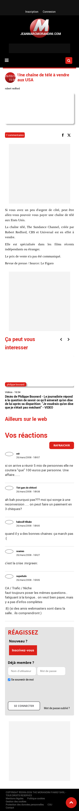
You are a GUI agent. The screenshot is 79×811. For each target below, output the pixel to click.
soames (20, 551)
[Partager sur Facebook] (63, 134)
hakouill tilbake (24, 521)
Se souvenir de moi (22, 679)
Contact (10, 807)
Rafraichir (61, 445)
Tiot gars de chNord (26, 487)
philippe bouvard (15, 384)
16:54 (17, 392)
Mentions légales (14, 798)
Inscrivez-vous (23, 650)
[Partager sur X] (69, 134)
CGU (50, 804)
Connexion (49, 11)
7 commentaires (15, 135)
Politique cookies (36, 798)
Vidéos (8, 392)
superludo (21, 576)
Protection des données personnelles (25, 804)
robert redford (12, 88)
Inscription (31, 11)
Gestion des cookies (16, 801)
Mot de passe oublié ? (57, 708)
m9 (18, 453)
